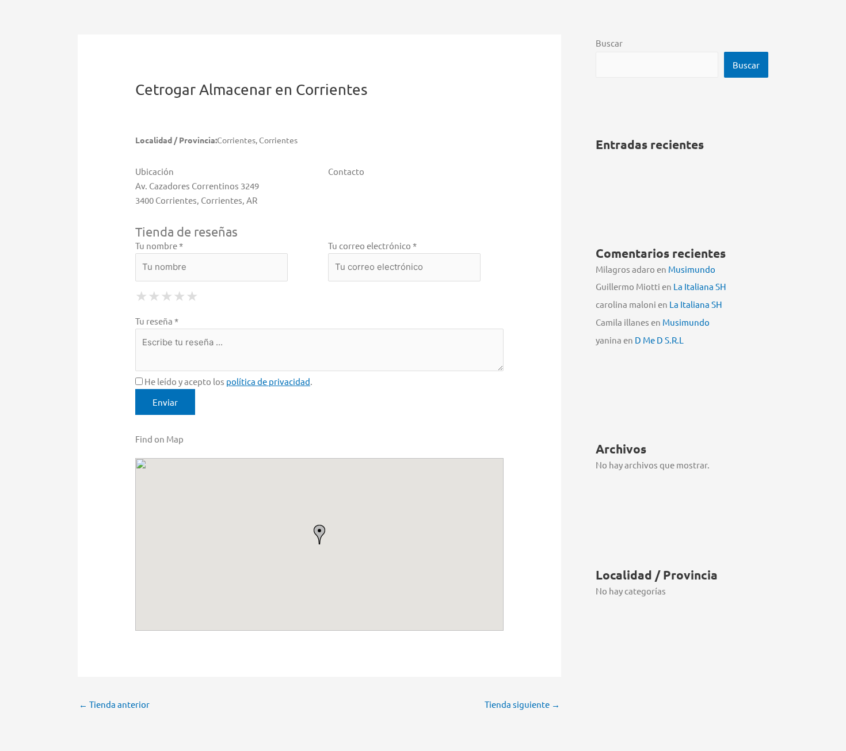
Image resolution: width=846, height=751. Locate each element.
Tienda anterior (114, 704)
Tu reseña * (156, 320)
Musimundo (691, 269)
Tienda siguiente (522, 704)
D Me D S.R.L (659, 339)
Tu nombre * (159, 245)
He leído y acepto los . (228, 381)
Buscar (609, 42)
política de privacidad (268, 381)
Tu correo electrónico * (372, 245)
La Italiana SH (699, 286)
